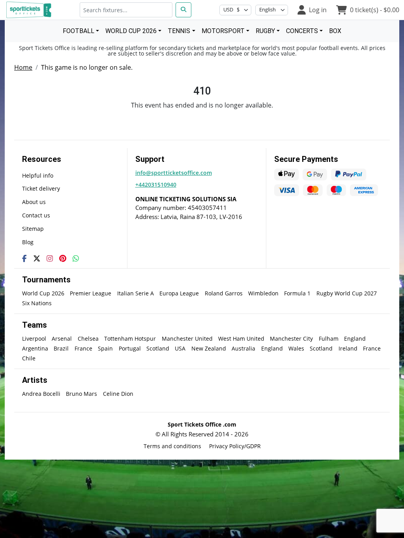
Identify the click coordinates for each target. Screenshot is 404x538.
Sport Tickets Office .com (202, 424)
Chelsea (88, 338)
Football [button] (78, 31)
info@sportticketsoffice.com (173, 172)
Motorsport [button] (223, 31)
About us (34, 202)
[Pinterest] (62, 258)
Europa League (179, 293)
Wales (296, 348)
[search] (183, 9)
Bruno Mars (81, 393)
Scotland (157, 348)
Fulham (329, 338)
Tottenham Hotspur (130, 338)
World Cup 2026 (43, 293)
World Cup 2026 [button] (131, 31)
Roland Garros (224, 293)
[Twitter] (36, 258)
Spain (105, 348)
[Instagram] (50, 258)
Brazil (61, 348)
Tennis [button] (179, 31)
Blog (28, 242)
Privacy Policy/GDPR (235, 446)
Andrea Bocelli (41, 393)
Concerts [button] (302, 31)
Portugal (130, 348)
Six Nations (37, 303)
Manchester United (187, 338)
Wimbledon (263, 293)
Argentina (35, 348)
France (83, 348)
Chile (29, 358)
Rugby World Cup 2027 (346, 293)
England (355, 338)
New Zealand (208, 348)
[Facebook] (24, 258)
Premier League (90, 293)
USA (180, 348)
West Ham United (241, 338)
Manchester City (291, 338)
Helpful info (37, 175)
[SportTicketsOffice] (30, 10)
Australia (243, 348)
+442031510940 (155, 184)
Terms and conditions (172, 446)
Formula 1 (297, 293)
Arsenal (62, 338)
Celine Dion (118, 393)
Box (335, 31)
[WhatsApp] (76, 258)
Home (23, 67)
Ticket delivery (41, 188)
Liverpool (34, 338)
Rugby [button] (265, 31)
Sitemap (33, 228)
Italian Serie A (135, 293)
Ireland (348, 348)
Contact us (36, 215)
